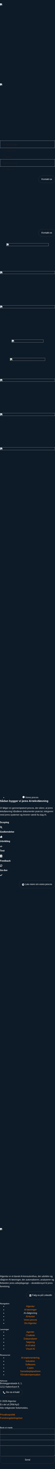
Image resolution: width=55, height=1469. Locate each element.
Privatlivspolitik (7, 1414)
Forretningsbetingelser (11, 1418)
